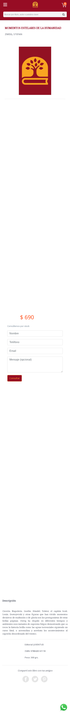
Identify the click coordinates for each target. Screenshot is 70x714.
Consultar (14, 378)
